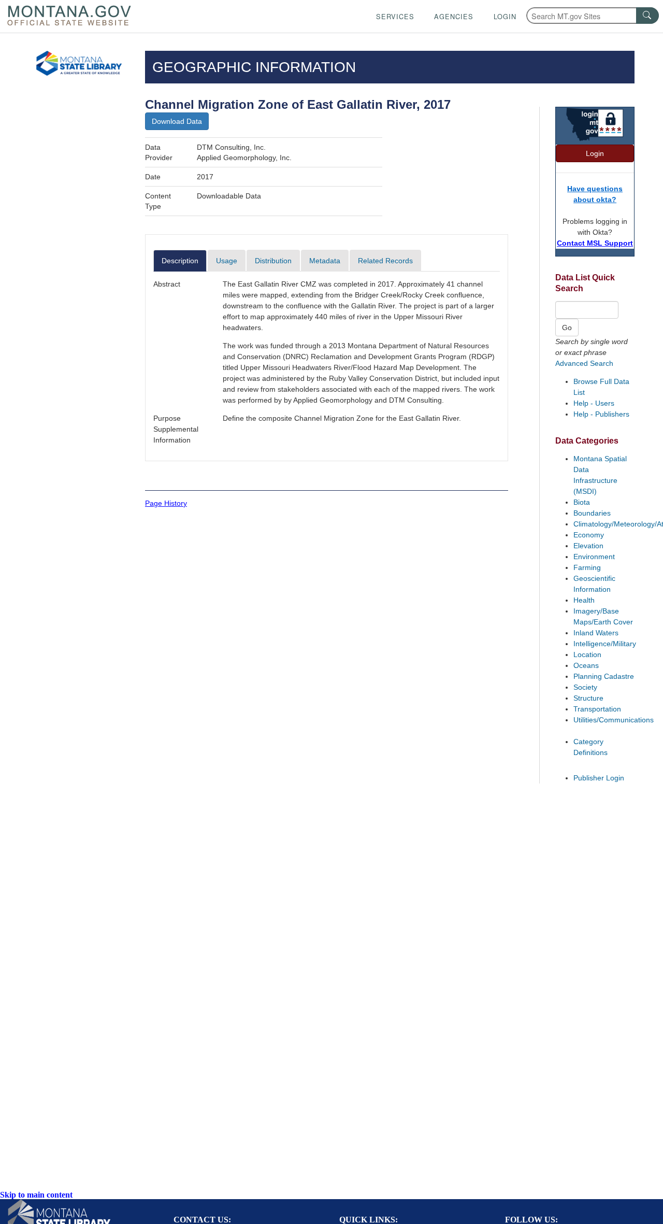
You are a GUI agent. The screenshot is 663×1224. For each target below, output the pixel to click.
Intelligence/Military (604, 643)
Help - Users (593, 403)
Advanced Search (584, 363)
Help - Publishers (601, 414)
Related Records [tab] (385, 261)
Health (584, 600)
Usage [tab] (226, 261)
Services (395, 16)
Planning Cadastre (603, 676)
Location (587, 654)
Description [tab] (180, 261)
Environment (594, 556)
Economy (588, 535)
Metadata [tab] (324, 261)
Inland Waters (595, 633)
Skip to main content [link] (36, 1194)
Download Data (177, 121)
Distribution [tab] (273, 261)
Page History (166, 503)
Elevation (588, 546)
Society (585, 687)
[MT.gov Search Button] (647, 15)
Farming (587, 567)
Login (505, 16)
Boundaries (592, 513)
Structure (588, 698)
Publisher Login (598, 778)
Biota (581, 502)
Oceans (586, 665)
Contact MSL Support (595, 243)
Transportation (597, 709)
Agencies (453, 16)
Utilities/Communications (613, 720)
